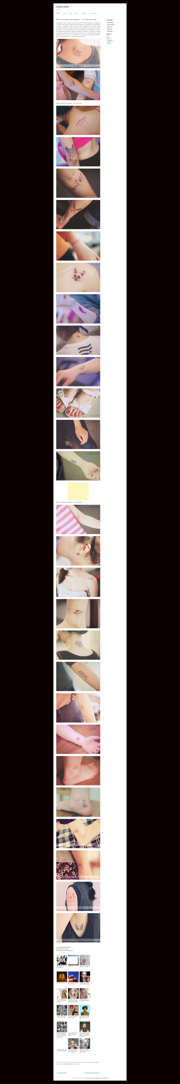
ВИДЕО (70, 13)
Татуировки (64, 1064)
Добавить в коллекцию (74, 1064)
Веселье (109, 29)
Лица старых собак (61, 1072)
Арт (76, 1062)
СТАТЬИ (76, 13)
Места (109, 38)
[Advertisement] (78, 491)
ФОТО (64, 13)
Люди (109, 43)
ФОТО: (108, 34)
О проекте (83, 13)
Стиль (57, 1064)
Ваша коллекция (93, 13)
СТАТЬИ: (109, 20)
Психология (111, 24)
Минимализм (96, 1062)
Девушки (80, 1062)
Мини (91, 1062)
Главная (58, 13)
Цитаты (109, 27)
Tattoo (88, 1062)
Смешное (110, 41)
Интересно (110, 22)
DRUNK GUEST (62, 6)
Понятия (109, 31)
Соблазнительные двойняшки (92, 1072)
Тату (60, 1064)
